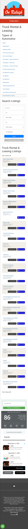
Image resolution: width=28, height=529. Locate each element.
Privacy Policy (7, 507)
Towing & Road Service (9, 85)
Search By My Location (14, 140)
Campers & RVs (7, 49)
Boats (4, 42)
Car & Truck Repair (7, 56)
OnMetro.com (12, 510)
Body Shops (6, 46)
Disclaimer (21, 507)
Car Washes (6, 75)
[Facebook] (14, 486)
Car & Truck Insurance (8, 52)
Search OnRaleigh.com (14, 407)
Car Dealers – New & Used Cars (11, 59)
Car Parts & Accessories (9, 69)
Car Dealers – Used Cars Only (10, 66)
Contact (7, 509)
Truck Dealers (6, 89)
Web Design (19, 510)
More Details (21, 164)
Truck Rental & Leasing (9, 95)
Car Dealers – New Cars (9, 62)
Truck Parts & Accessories (9, 92)
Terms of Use (14, 507)
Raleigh (4, 161)
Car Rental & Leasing (8, 72)
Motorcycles (6, 82)
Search (14, 136)
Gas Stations (6, 79)
